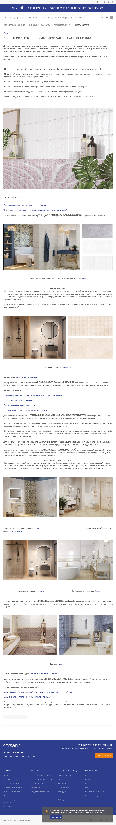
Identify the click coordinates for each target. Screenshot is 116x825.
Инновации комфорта (39, 25)
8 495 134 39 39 (13, 752)
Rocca (71, 367)
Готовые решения (62, 25)
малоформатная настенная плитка (15, 716)
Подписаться (104, 755)
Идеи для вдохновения (14, 25)
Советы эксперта (33, 18)
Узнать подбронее (96, 812)
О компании (43, 2)
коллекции (64, 367)
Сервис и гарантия (54, 2)
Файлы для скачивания (69, 2)
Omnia (97, 591)
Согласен (56, 817)
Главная (6, 18)
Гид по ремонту (18, 18)
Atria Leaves (17, 531)
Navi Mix (39, 528)
